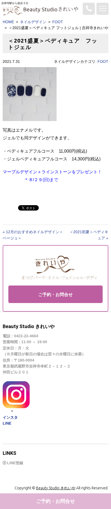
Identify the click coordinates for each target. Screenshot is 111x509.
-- (89, 9)
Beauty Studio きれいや (55, 488)
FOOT (57, 22)
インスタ (10, 417)
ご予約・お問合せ (55, 294)
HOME (8, 22)
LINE (7, 423)
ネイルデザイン (33, 22)
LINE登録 (15, 463)
